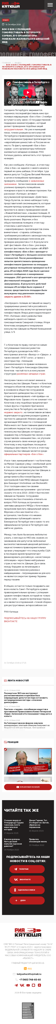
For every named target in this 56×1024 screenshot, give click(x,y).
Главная (6, 63)
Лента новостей (18, 680)
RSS (30, 968)
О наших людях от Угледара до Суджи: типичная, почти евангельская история (14, 825)
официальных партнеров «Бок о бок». (24, 454)
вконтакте (25, 880)
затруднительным (14, 129)
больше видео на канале (30, 787)
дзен (22, 900)
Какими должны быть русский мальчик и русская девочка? (13, 842)
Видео (6, 20)
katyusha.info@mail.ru (29, 974)
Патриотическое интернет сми (28, 938)
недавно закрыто (13, 412)
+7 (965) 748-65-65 (30, 979)
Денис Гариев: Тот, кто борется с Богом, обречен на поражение (39, 823)
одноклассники (26, 890)
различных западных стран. (31, 374)
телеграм (24, 869)
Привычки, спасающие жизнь (38, 840)
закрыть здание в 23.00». (17, 296)
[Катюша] (11, 5)
